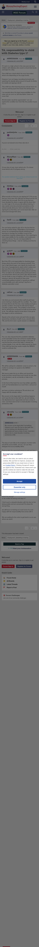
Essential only (19, 487)
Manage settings (19, 492)
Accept (19, 481)
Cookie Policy (10, 465)
